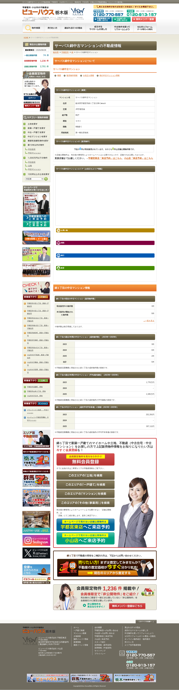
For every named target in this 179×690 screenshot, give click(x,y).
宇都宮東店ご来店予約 (104, 636)
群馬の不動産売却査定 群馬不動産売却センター (36, 478)
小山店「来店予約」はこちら (138, 158)
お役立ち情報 (88, 75)
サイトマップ (100, 651)
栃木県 (56, 52)
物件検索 (33, 28)
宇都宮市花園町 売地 (35, 387)
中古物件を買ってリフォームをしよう (122, 28)
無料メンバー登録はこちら (127, 606)
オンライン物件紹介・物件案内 (137, 639)
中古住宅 (31, 149)
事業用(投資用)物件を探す (36, 141)
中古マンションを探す (36, 137)
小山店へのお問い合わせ (121, 19)
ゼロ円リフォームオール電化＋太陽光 (140, 636)
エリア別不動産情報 (133, 645)
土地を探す (36, 124)
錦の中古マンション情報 (110, 75)
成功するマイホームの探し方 (98, 28)
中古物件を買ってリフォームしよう (139, 633)
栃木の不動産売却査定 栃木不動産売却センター (36, 458)
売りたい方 (52, 28)
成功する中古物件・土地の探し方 (36, 253)
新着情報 (77, 642)
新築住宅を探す (36, 128)
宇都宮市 (65, 52)
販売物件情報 (72, 75)
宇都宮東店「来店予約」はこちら (105, 158)
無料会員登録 (144, 19)
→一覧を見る (148, 321)
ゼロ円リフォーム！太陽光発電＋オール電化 (36, 238)
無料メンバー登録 (81, 639)
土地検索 (77, 636)
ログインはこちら (32, 98)
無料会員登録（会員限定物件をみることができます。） (32, 106)
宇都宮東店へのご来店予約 (36, 217)
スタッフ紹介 (36, 270)
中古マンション (34, 153)
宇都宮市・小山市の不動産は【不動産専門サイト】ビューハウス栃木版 (42, 11)
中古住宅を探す (36, 132)
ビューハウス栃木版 (39, 630)
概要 (59, 75)
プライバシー (100, 654)
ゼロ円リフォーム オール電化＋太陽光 (145, 28)
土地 (30, 166)
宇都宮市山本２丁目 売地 (36, 391)
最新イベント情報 (81, 645)
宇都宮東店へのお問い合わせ (103, 19)
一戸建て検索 (79, 630)
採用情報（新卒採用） (104, 645)
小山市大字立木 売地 (35, 396)
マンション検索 (80, 633)
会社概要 (98, 627)
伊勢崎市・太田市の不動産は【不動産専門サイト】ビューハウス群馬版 (36, 498)
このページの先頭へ (146, 621)
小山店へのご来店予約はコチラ (36, 224)
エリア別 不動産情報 (36, 439)
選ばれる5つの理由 (73, 28)
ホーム (76, 627)
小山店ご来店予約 (102, 639)
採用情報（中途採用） (104, 648)
